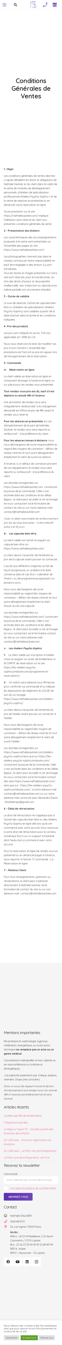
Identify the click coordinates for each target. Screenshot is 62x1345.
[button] (4, 5)
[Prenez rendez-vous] (54, 5)
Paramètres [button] (11, 1337)
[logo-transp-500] (33, 5)
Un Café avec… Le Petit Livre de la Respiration (30, 1150)
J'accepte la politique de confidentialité (33, 1188)
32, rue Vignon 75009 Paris (25, 1226)
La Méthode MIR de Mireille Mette (22, 1115)
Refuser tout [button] (47, 1337)
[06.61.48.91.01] (7, 1221)
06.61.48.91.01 (17, 1221)
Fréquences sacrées (16, 1122)
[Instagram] (36, 1261)
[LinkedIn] (27, 1261)
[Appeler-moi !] (45, 5)
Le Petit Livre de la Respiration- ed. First (27, 1157)
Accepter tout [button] (29, 1337)
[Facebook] (8, 1261)
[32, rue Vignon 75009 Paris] (7, 1226)
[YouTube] (17, 1261)
